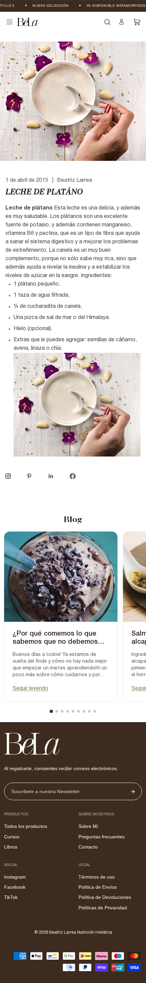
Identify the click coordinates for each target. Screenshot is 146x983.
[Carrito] (137, 22)
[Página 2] (56, 711)
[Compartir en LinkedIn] (51, 476)
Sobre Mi (88, 826)
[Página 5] (73, 711)
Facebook (14, 887)
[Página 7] (84, 711)
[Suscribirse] (133, 791)
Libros (10, 847)
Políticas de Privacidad (102, 907)
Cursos (11, 836)
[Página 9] (94, 711)
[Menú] (9, 22)
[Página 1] (51, 711)
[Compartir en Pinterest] (29, 476)
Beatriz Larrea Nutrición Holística (80, 932)
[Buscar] (107, 22)
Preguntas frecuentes (101, 836)
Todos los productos (25, 826)
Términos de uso (96, 877)
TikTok (11, 897)
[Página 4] (67, 711)
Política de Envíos (97, 887)
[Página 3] (62, 711)
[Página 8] (89, 711)
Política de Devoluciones (104, 897)
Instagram (15, 877)
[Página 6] (78, 711)
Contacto (88, 847)
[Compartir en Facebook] (72, 476)
